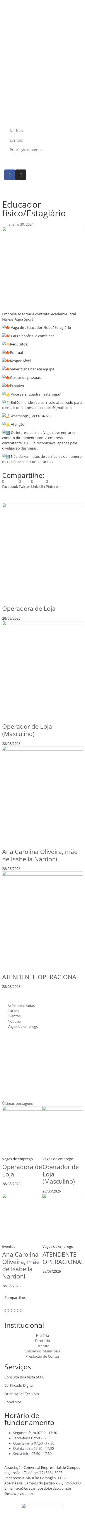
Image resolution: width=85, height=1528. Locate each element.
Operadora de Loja (29, 608)
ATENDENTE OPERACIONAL (41, 977)
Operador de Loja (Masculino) (27, 730)
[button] (10, 484)
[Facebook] (9, 174)
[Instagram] (20, 174)
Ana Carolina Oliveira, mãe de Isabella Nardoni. (40, 855)
